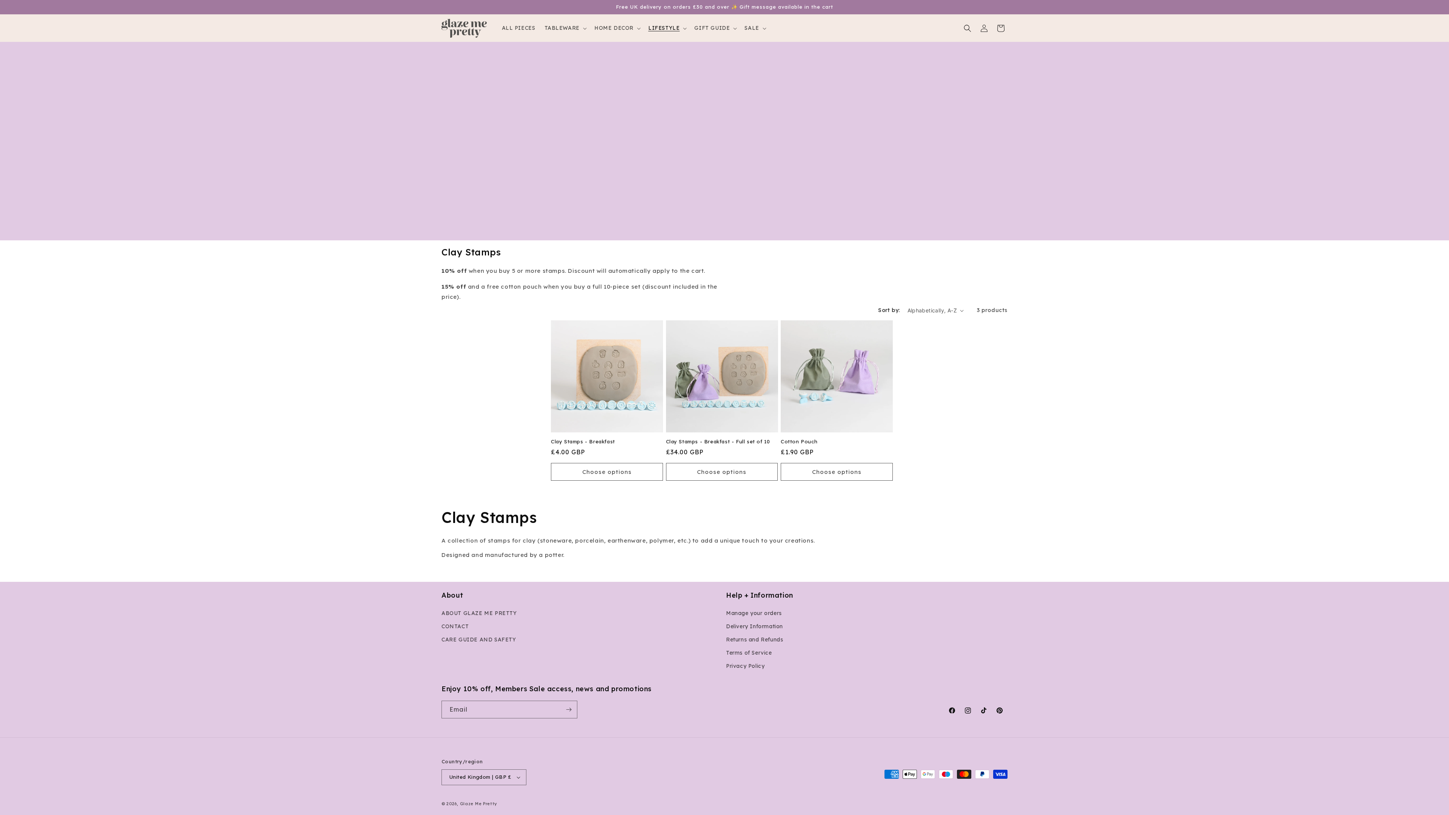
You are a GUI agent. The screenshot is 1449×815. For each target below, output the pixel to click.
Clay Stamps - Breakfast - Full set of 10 (718, 442)
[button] (565, 28)
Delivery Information (754, 626)
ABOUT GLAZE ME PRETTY (479, 613)
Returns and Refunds (754, 639)
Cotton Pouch (799, 442)
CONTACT (455, 626)
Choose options (607, 471)
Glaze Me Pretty (478, 803)
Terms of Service (749, 652)
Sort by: (889, 310)
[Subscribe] (568, 709)
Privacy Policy (745, 666)
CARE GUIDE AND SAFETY (478, 639)
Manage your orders (754, 613)
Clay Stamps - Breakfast (583, 442)
